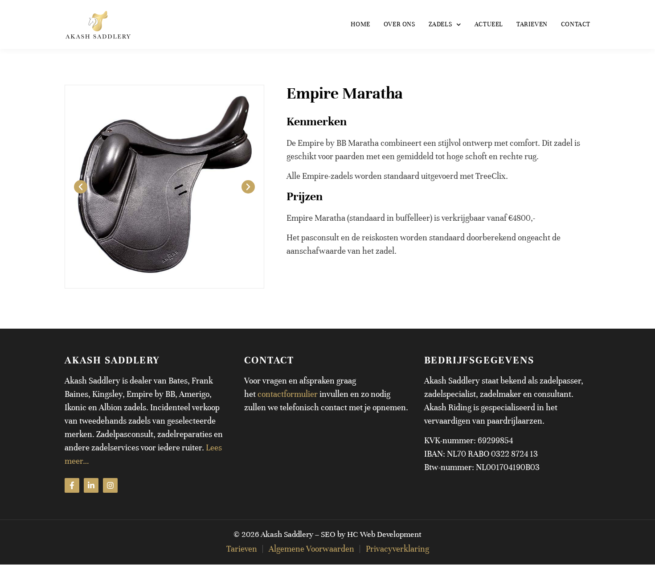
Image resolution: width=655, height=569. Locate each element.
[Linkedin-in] (91, 485)
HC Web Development (384, 534)
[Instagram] (110, 485)
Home (360, 24)
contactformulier (288, 394)
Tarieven (532, 24)
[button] (80, 187)
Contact (575, 24)
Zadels (440, 24)
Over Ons (399, 24)
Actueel (489, 24)
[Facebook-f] (72, 485)
